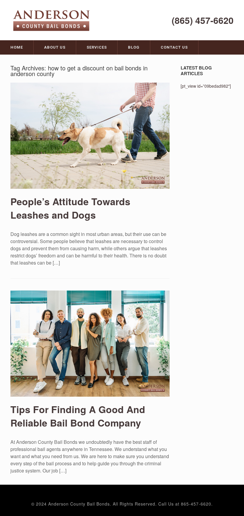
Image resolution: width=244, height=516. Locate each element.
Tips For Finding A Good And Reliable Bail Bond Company (77, 416)
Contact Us (174, 47)
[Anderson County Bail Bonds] (52, 20)
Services (97, 47)
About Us (54, 47)
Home (16, 47)
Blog (134, 47)
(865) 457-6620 (203, 20)
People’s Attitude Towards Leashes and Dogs (70, 208)
